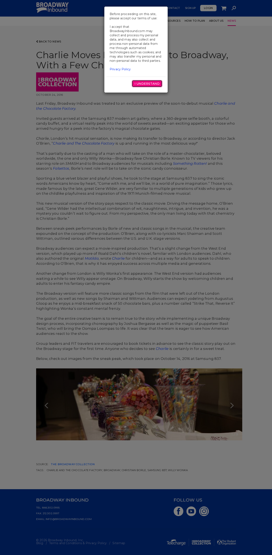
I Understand (147, 84)
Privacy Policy (120, 69)
